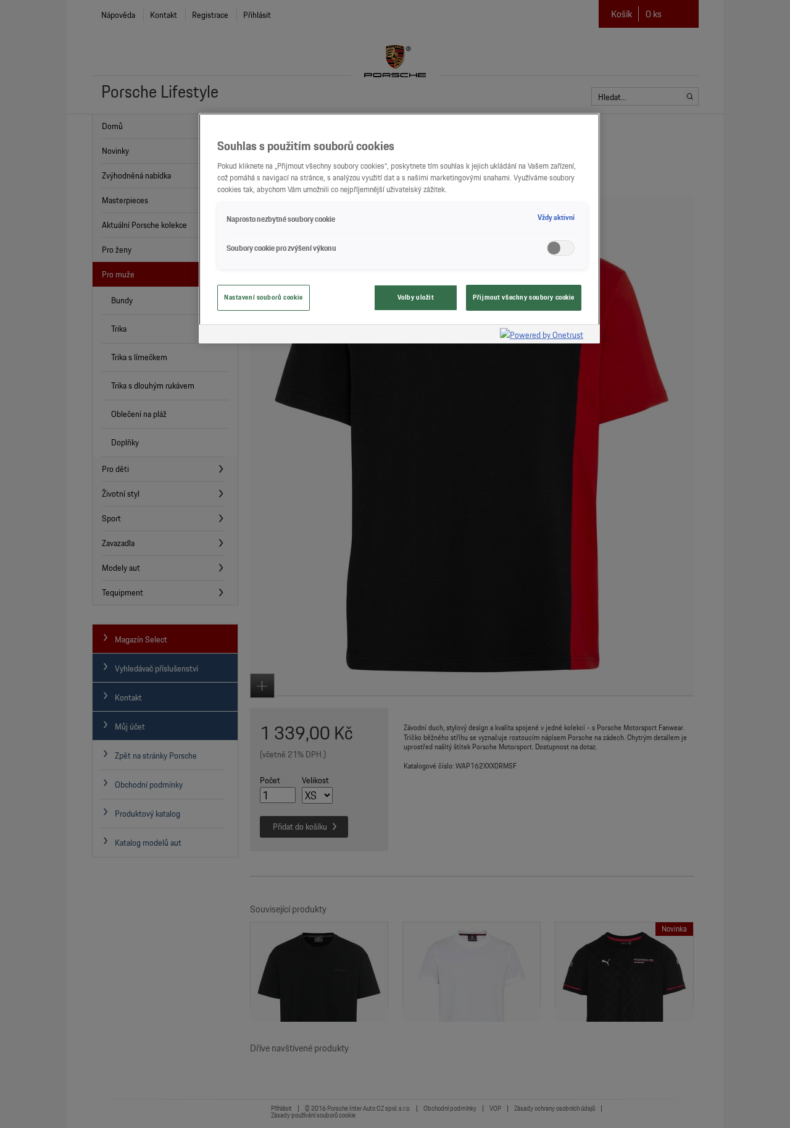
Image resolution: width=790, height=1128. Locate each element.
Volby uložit (415, 297)
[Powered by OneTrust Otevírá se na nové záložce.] (547, 335)
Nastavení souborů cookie (263, 297)
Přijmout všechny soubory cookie (524, 297)
